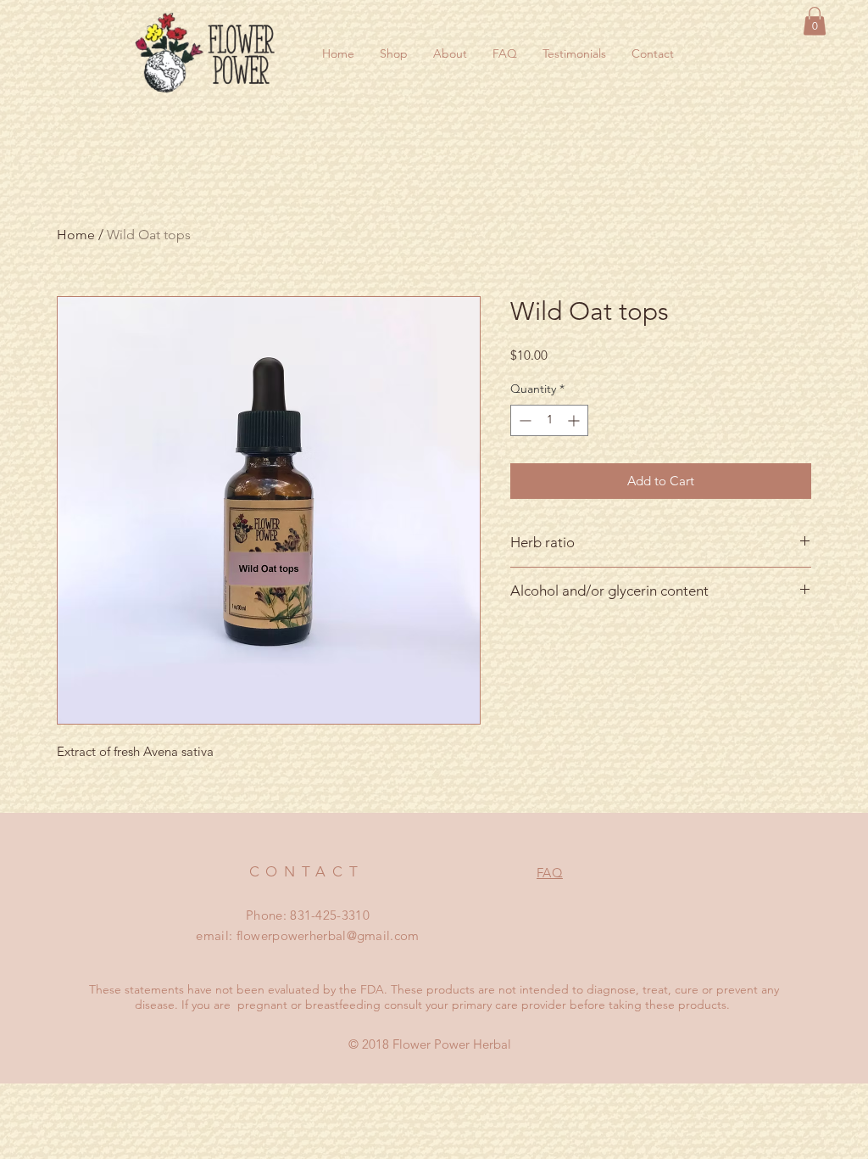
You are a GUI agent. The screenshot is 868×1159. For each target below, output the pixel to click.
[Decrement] (523, 420)
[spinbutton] (549, 420)
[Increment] (575, 420)
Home (76, 235)
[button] (814, 21)
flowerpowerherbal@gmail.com (328, 935)
